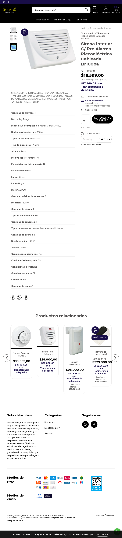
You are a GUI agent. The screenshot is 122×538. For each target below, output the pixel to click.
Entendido (102, 534)
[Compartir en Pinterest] (26, 298)
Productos (41, 19)
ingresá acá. (58, 518)
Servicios (82, 19)
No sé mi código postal (91, 145)
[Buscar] (86, 10)
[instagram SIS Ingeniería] (4, 2)
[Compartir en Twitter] (19, 298)
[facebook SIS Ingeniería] (9, 2)
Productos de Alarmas (100, 28)
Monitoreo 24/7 (63, 19)
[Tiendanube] (105, 516)
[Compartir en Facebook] (13, 298)
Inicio (83, 28)
